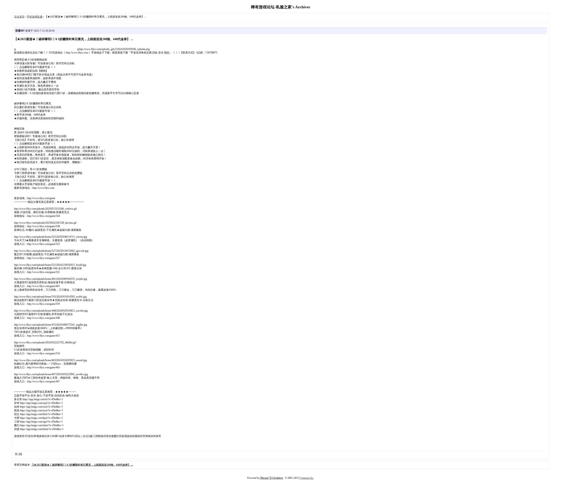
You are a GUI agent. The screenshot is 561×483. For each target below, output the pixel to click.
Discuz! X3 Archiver (271, 477)
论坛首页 (19, 16)
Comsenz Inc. (307, 477)
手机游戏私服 (35, 16)
